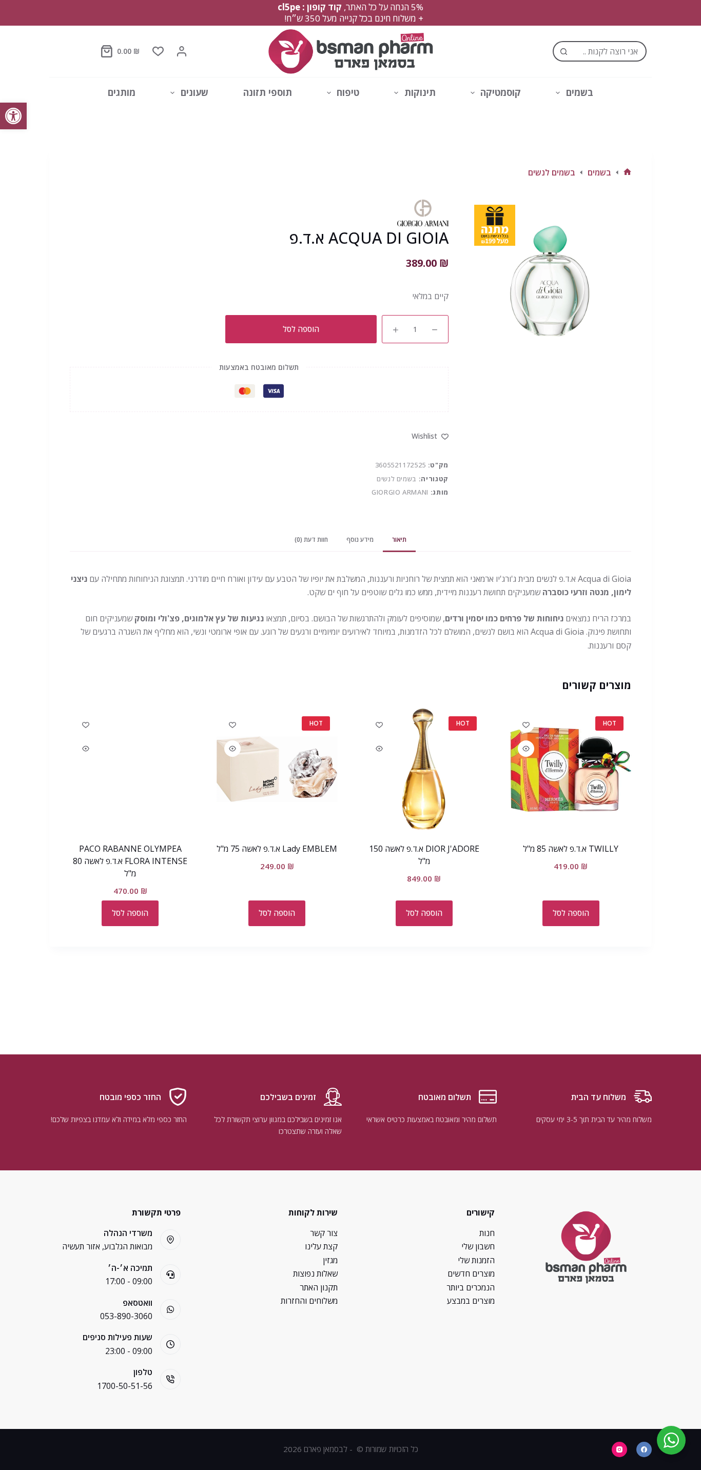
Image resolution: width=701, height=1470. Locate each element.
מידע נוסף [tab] (360, 539)
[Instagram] (619, 1449)
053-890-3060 (126, 1316)
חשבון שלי (478, 1246)
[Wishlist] (158, 51)
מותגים (121, 92)
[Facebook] (644, 1449)
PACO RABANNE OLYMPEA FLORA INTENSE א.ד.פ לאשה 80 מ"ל (130, 861)
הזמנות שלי (476, 1260)
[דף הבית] (627, 172)
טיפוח (348, 92)
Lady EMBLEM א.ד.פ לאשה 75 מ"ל (277, 848)
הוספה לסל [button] (571, 913)
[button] (13, 116)
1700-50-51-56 (124, 1385)
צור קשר (324, 1233)
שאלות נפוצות (315, 1273)
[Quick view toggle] (526, 748)
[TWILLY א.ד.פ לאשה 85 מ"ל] (570, 769)
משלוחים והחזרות (309, 1300)
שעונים (194, 92)
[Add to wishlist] (526, 724)
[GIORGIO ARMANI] (423, 213)
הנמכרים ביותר (470, 1287)
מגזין (330, 1260)
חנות (487, 1233)
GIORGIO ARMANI (400, 492)
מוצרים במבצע (471, 1300)
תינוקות (420, 92)
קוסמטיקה (500, 92)
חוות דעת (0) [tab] (311, 539)
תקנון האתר (319, 1287)
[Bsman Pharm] (350, 51)
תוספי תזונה (267, 92)
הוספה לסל (301, 329)
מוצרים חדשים (471, 1273)
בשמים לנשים (397, 478)
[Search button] (563, 51)
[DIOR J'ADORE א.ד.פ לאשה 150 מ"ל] (423, 769)
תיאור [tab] (399, 539)
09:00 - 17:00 (128, 1281)
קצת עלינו (321, 1246)
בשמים (579, 92)
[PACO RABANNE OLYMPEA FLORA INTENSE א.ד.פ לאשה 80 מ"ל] (130, 769)
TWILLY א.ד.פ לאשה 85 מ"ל (570, 848)
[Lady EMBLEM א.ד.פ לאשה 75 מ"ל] (277, 769)
